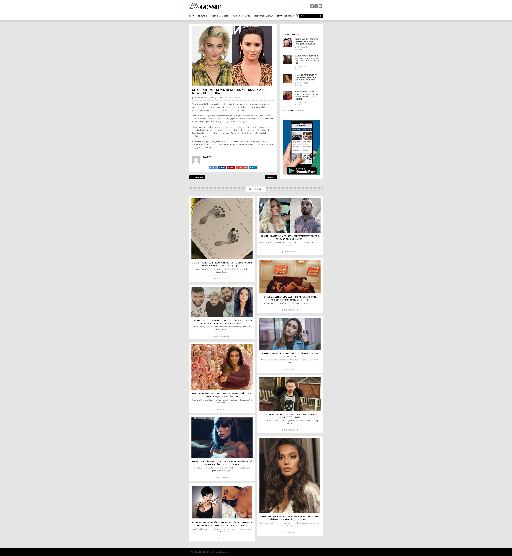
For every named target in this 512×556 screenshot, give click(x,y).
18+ (297, 16)
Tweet (214, 167)
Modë (247, 16)
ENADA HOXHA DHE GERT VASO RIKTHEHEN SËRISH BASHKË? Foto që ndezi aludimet (306, 41)
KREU (191, 16)
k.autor (220, 98)
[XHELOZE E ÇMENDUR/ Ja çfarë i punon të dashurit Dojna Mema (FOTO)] (290, 334)
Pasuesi (270, 177)
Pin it (232, 167)
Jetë (212, 98)
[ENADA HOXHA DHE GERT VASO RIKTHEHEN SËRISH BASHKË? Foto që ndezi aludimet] (287, 42)
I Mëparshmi (198, 177)
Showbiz (202, 16)
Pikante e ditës (284, 16)
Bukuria (236, 16)
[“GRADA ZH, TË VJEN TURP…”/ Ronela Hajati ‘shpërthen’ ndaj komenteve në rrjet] (287, 78)
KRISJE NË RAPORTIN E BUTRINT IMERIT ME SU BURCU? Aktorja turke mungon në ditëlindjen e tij (307, 59)
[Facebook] (316, 6)
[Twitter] (312, 6)
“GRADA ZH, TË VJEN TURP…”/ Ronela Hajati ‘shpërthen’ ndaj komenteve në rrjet (306, 77)
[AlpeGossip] (205, 6)
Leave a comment (233, 98)
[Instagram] (320, 6)
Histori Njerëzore (219, 16)
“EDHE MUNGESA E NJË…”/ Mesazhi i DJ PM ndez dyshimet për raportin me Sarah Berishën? (307, 95)
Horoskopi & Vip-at (263, 16)
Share (223, 167)
